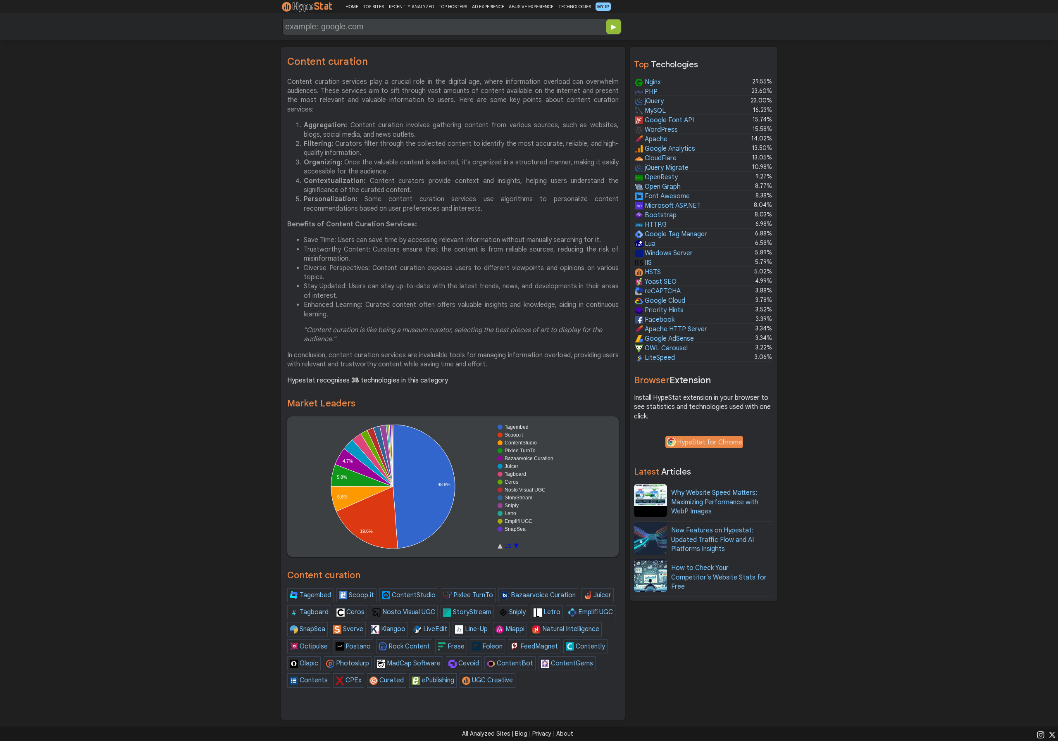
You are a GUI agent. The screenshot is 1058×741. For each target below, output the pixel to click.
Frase (455, 646)
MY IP (603, 7)
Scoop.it (360, 595)
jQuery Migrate (666, 168)
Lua (649, 244)
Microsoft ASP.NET (672, 206)
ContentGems (571, 663)
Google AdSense (668, 339)
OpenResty (660, 177)
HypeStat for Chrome (709, 442)
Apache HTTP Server (675, 329)
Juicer (601, 595)
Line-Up (475, 629)
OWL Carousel (665, 348)
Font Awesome (666, 196)
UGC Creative (491, 680)
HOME (352, 7)
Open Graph (662, 187)
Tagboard (313, 612)
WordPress (660, 130)
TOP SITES (373, 7)
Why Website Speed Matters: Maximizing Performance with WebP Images (714, 502)
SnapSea (311, 629)
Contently (589, 646)
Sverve (352, 629)
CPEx (353, 680)
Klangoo (392, 629)
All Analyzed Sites (486, 733)
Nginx (652, 82)
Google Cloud (664, 301)
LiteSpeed (659, 358)
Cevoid (468, 663)
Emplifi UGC (595, 612)
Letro (551, 612)
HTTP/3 (655, 225)
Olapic (308, 663)
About (564, 733)
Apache (655, 139)
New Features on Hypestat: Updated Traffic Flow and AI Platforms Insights (712, 539)
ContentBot (514, 663)
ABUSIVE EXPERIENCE (531, 7)
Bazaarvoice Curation (542, 595)
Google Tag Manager (675, 234)
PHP (650, 92)
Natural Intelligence (570, 629)
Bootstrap (660, 215)
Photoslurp (351, 663)
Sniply (517, 612)
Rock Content (408, 646)
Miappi (514, 629)
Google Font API (668, 120)
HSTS (652, 272)
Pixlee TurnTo (472, 595)
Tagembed (314, 595)
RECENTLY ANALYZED (411, 7)
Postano (357, 646)
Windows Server (668, 253)
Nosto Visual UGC (408, 612)
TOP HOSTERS (452, 7)
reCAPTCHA (662, 291)
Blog (521, 733)
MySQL (654, 111)
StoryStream (471, 612)
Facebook (658, 320)
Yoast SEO (660, 282)
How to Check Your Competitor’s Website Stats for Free (719, 577)
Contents (313, 680)
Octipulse (313, 646)
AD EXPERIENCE (488, 7)
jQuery (653, 101)
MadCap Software (413, 663)
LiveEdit (434, 629)
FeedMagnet (538, 646)
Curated (391, 680)
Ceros (355, 612)
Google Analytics (669, 149)
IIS (647, 263)
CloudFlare (660, 158)
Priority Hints (663, 310)
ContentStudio (413, 595)
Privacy (541, 733)
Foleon (492, 646)
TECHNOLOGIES (574, 7)
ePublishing (437, 680)
